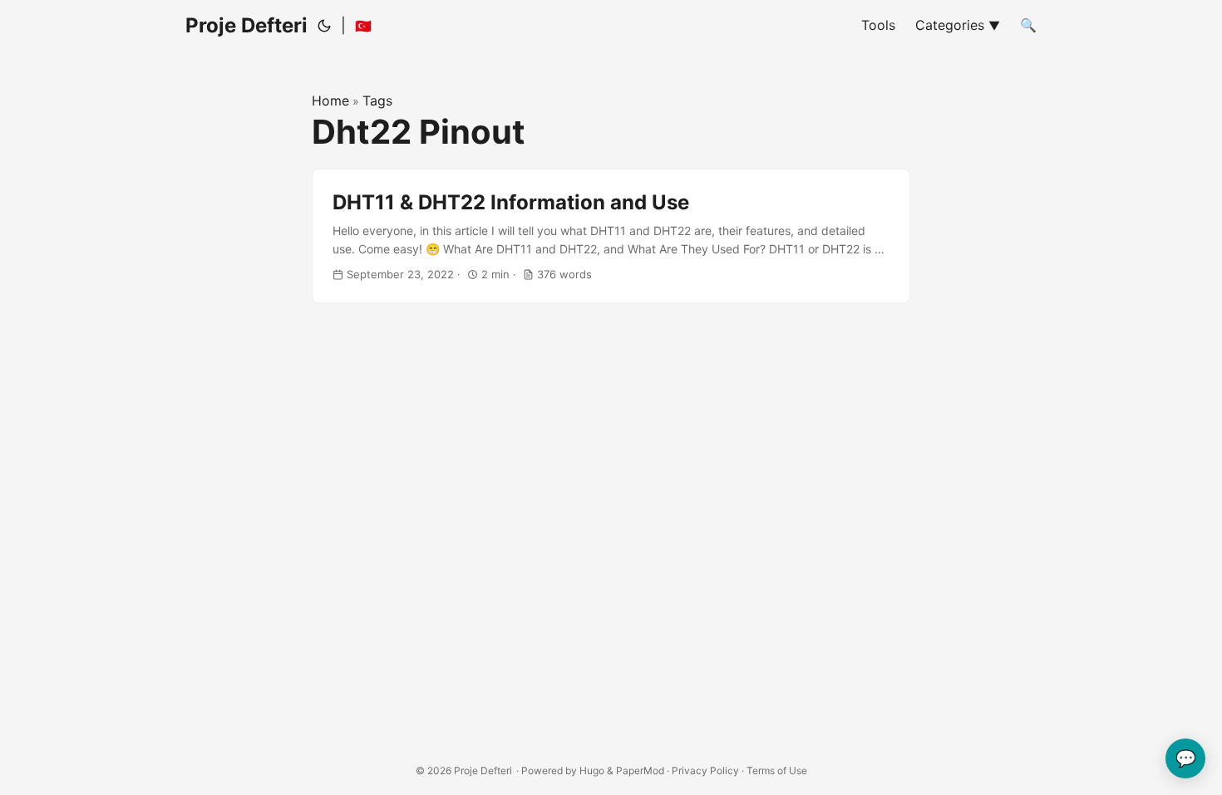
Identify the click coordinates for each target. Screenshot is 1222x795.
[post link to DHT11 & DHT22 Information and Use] (611, 236)
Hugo (591, 770)
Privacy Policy (705, 770)
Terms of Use (777, 770)
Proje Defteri (246, 25)
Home (330, 100)
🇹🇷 (363, 25)
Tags (377, 100)
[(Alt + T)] (324, 26)
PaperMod (640, 770)
